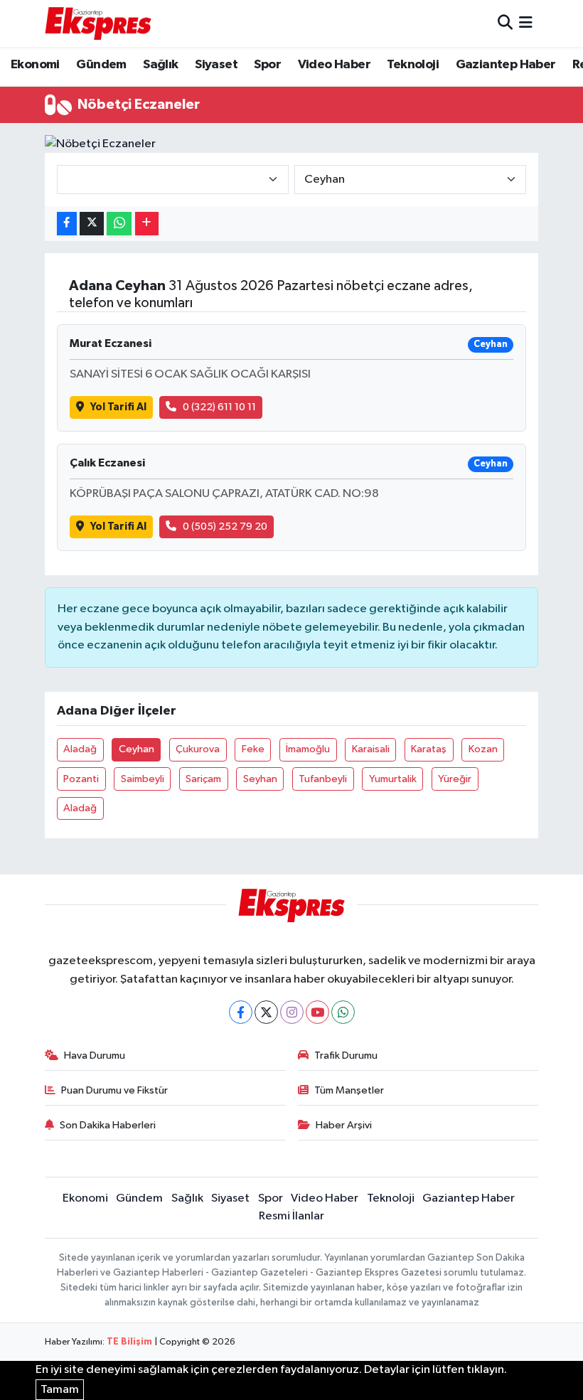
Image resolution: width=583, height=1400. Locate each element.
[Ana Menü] (526, 23)
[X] (266, 1012)
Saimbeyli (142, 779)
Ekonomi (35, 64)
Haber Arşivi (344, 1125)
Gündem (101, 64)
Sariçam (203, 779)
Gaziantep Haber (506, 64)
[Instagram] (292, 1012)
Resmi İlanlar (291, 1216)
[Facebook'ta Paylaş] (67, 223)
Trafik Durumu (346, 1055)
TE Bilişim (129, 1342)
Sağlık (160, 64)
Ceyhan (136, 749)
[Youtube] (317, 1012)
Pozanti (81, 779)
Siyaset (216, 64)
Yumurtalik (393, 779)
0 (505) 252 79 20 (225, 526)
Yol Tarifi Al (118, 407)
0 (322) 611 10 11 (219, 407)
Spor (267, 64)
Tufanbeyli (323, 779)
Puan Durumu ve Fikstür (114, 1090)
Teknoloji (413, 64)
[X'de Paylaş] (92, 223)
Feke (253, 749)
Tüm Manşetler (349, 1090)
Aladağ (80, 749)
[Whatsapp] (343, 1012)
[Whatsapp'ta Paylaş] (119, 223)
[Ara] (505, 23)
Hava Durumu (94, 1055)
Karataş (428, 749)
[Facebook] (240, 1012)
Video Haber (334, 64)
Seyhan (260, 779)
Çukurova (198, 749)
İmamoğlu (308, 749)
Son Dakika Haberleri (108, 1125)
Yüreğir (454, 779)
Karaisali (371, 749)
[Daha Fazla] (147, 223)
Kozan (483, 749)
